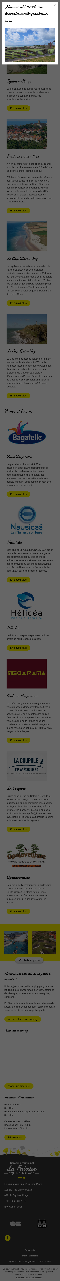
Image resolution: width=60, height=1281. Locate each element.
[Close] (54, 5)
